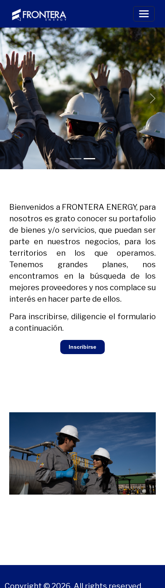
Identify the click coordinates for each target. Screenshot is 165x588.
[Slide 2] (89, 158)
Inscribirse (82, 347)
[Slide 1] (75, 158)
